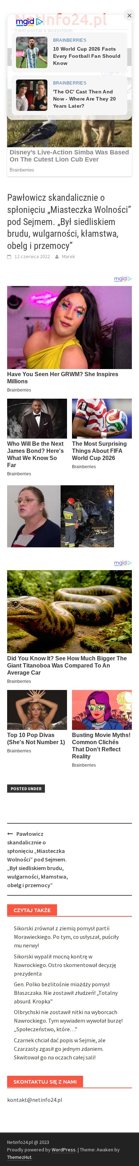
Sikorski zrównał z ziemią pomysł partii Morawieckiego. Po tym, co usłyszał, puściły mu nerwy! (66, 937)
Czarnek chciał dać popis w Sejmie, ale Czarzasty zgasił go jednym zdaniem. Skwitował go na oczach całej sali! (59, 1049)
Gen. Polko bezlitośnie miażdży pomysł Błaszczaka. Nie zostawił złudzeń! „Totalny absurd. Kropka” (66, 993)
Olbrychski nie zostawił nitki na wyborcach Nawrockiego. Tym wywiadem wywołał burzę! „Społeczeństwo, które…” (68, 1020)
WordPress (64, 1149)
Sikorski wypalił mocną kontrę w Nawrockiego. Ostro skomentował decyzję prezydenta (65, 965)
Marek (68, 256)
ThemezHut (19, 1157)
